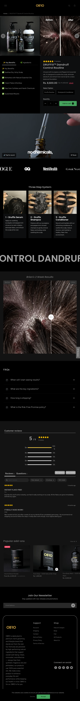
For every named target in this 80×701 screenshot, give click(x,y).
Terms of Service (38, 643)
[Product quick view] (56, 569)
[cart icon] (75, 6)
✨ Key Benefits (9, 63)
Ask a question (60, 472)
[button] (40, 447)
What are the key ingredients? (25, 389)
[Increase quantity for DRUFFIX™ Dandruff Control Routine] (56, 103)
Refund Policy (37, 637)
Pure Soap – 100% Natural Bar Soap (44, 574)
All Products (58, 637)
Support (37, 623)
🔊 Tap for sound (9, 155)
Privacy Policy (37, 640)
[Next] (77, 36)
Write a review (71, 472)
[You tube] (72, 668)
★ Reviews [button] (78, 352)
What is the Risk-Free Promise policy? (28, 407)
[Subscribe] (73, 605)
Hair (55, 634)
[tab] (21, 473)
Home (5, 13)
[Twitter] (60, 668)
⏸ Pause (73, 155)
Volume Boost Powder (11, 574)
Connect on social (62, 662)
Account (36, 628)
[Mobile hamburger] (5, 5)
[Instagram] (64, 668)
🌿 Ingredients (25, 63)
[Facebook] (56, 668)
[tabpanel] (40, 499)
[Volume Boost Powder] (17, 558)
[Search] (69, 6)
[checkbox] (62, 480)
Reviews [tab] (10, 473)
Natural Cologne (59, 628)
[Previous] (3, 36)
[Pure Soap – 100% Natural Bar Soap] (46, 558)
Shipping (36, 631)
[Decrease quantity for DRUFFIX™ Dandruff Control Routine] (45, 103)
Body (55, 631)
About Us (57, 640)
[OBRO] (40, 5)
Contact (35, 634)
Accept (43, 696)
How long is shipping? (21, 398)
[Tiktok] (68, 668)
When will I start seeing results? (25, 380)
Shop (56, 623)
